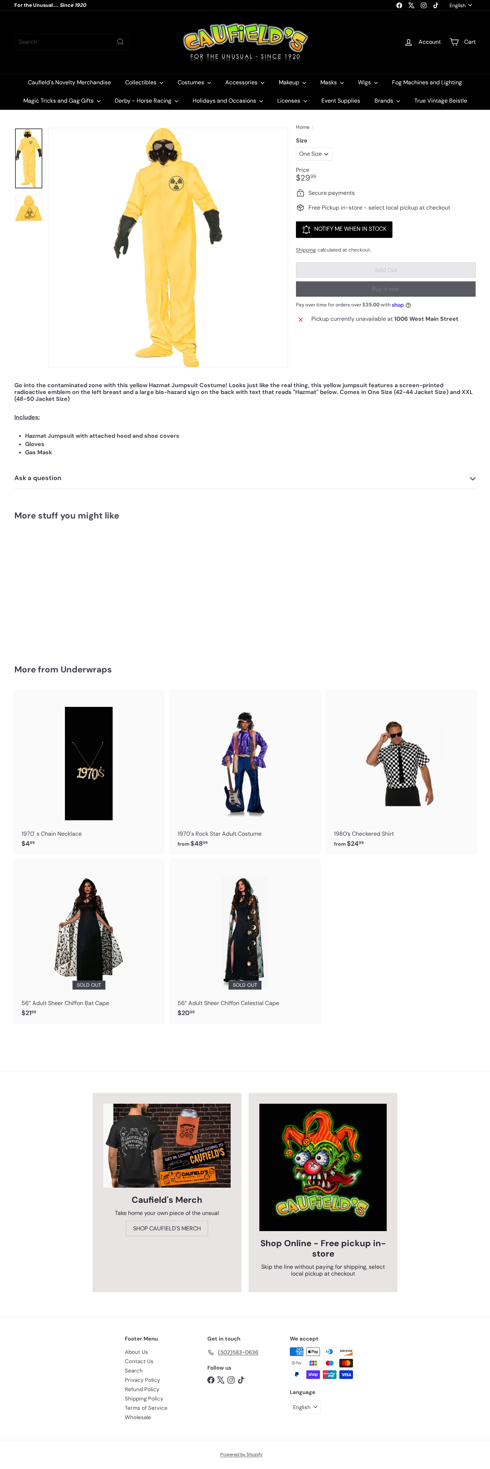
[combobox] (71, 42)
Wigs (365, 82)
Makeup (290, 82)
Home (303, 127)
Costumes (192, 82)
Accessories (242, 82)
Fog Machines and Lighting (427, 82)
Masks (329, 82)
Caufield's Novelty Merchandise (69, 82)
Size (301, 140)
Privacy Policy (142, 1380)
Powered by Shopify (241, 1454)
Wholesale (138, 1417)
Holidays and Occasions (225, 100)
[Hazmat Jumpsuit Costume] (49, 587)
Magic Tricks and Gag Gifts (59, 100)
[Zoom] (168, 247)
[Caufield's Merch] (167, 1146)
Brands (384, 100)
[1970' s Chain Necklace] (88, 772)
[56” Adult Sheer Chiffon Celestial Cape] (244, 941)
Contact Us (139, 1361)
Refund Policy (142, 1389)
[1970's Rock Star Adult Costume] (244, 772)
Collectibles (141, 82)
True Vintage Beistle (440, 100)
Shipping (306, 250)
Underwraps (86, 669)
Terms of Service (146, 1408)
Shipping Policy (144, 1398)
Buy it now (385, 289)
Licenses (289, 100)
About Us (136, 1352)
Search (134, 1370)
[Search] (120, 42)
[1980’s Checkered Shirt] (401, 772)
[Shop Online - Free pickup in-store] (323, 1167)
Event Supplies (340, 100)
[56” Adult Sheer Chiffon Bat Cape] (88, 941)
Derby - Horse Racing (144, 100)
